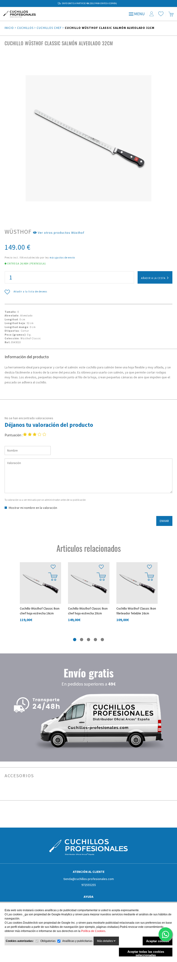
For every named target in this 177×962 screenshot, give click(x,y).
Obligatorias (48, 941)
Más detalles (105, 941)
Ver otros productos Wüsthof (60, 233)
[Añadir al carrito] (53, 576)
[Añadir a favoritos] (53, 566)
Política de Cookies (93, 931)
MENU (139, 13)
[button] (74, 639)
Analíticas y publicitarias (77, 941)
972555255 (88, 885)
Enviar (164, 521)
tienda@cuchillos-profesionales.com (88, 879)
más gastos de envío (62, 257)
